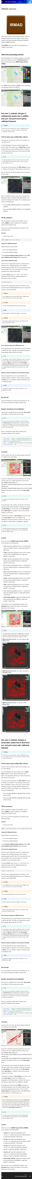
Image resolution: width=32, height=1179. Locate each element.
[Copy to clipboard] (30, 240)
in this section (9, 47)
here (25, 313)
